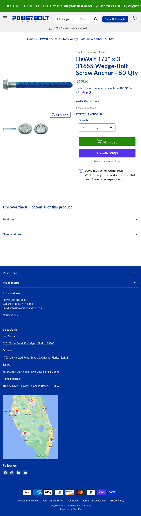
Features (9, 219)
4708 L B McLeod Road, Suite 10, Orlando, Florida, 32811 (35, 357)
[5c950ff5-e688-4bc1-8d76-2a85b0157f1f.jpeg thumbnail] (9, 129)
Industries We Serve (52, 500)
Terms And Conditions (94, 500)
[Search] (96, 19)
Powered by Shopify (70, 509)
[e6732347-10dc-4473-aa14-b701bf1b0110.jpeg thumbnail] (41, 129)
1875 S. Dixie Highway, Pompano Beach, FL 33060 (31, 385)
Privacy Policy (117, 500)
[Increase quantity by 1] (110, 127)
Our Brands (73, 500)
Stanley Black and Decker (91, 52)
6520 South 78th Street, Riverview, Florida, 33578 (31, 371)
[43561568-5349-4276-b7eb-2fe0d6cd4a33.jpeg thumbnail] (25, 129)
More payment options (107, 161)
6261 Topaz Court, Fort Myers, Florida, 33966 (28, 343)
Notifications (10, 315)
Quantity (83, 120)
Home (31, 39)
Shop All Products (115, 19)
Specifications (12, 234)
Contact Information (27, 500)
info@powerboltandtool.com (26, 308)
